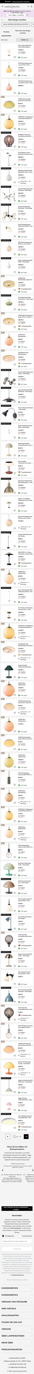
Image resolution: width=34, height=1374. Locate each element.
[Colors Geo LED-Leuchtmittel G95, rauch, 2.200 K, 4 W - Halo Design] (17, 942)
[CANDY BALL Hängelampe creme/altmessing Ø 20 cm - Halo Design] (17, 815)
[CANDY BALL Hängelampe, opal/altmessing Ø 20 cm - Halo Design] (17, 833)
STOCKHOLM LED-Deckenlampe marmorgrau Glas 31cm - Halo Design (25, 644)
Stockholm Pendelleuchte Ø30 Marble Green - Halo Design (25, 171)
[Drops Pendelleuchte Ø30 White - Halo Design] (17, 266)
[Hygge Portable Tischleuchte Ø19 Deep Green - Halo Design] (17, 671)
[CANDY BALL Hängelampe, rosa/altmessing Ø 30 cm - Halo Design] (17, 689)
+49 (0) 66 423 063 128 (17, 1364)
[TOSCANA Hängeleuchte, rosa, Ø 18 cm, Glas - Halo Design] (17, 87)
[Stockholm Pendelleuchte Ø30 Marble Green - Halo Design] (17, 176)
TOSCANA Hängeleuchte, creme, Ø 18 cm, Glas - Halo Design (25, 64)
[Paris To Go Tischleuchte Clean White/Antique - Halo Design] (17, 51)
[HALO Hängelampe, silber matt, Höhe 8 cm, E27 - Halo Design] (17, 1032)
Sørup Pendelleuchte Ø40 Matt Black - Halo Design (25, 390)
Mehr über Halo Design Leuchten (22, 32)
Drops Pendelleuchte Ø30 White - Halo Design (25, 261)
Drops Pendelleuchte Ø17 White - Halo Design (25, 426)
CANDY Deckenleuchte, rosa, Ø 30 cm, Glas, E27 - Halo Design (25, 1044)
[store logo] (13, 6)
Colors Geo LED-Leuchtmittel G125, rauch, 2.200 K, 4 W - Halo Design (25, 1008)
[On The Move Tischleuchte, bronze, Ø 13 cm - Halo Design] (17, 614)
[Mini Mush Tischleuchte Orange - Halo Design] (17, 1068)
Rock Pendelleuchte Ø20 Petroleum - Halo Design (25, 990)
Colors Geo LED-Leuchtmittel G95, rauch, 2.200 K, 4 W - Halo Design (25, 935)
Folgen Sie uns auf (12, 1322)
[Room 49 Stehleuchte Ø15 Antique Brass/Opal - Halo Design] (17, 596)
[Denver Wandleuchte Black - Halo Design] (17, 414)
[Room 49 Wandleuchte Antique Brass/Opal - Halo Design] (17, 231)
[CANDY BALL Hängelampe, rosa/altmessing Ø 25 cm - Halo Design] (17, 725)
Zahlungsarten (10, 1315)
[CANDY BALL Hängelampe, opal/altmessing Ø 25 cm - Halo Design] (17, 578)
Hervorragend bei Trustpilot (20, 1)
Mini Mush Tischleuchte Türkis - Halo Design (24, 864)
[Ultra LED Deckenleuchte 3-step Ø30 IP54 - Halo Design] (17, 1123)
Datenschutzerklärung (18, 1275)
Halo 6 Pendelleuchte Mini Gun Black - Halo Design (25, 189)
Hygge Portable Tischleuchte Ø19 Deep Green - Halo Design (24, 666)
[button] (14, 57)
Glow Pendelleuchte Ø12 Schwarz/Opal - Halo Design (25, 899)
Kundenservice (10, 1288)
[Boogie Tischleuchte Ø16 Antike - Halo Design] (17, 960)
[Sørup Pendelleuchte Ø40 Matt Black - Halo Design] (17, 396)
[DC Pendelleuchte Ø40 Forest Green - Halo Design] (17, 303)
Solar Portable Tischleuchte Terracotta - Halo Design (25, 462)
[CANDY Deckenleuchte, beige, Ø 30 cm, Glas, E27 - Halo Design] (17, 743)
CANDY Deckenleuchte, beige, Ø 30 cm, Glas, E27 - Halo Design (25, 738)
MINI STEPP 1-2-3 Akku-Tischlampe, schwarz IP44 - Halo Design (25, 553)
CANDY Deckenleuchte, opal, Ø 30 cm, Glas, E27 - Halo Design (25, 701)
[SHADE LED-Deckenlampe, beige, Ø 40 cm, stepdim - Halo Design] (17, 322)
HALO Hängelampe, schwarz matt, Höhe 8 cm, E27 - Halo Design (25, 846)
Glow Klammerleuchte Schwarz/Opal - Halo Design (24, 972)
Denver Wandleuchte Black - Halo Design (25, 408)
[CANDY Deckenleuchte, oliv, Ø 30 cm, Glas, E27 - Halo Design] (17, 105)
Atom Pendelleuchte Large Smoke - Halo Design (25, 372)
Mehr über (7, 1342)
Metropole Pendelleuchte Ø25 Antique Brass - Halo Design (25, 481)
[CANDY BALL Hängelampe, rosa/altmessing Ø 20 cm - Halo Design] (17, 341)
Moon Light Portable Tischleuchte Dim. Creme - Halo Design (25, 444)
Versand (6, 1329)
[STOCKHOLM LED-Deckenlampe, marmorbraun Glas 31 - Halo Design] (17, 359)
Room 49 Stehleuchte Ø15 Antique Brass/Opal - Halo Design (25, 590)
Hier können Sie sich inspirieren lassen (16, 1208)
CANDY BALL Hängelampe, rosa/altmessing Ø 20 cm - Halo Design (25, 335)
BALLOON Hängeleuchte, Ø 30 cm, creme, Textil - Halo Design (25, 243)
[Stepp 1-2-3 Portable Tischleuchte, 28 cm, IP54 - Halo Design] (17, 505)
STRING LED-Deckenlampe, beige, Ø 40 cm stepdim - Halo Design (25, 279)
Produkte (6, 32)
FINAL (16, 15)
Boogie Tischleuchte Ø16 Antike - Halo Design (25, 954)
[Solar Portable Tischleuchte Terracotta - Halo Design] (17, 468)
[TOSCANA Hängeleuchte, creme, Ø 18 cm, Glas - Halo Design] (17, 69)
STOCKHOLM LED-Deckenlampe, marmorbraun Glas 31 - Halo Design (24, 353)
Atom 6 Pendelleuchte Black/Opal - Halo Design (25, 207)
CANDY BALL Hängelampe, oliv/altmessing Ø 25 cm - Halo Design (25, 756)
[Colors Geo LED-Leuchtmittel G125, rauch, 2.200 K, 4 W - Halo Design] (17, 1014)
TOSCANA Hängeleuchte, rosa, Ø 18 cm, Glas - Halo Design (25, 81)
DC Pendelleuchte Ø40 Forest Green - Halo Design (25, 298)
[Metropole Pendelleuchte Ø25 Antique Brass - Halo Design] (17, 487)
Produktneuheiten (12, 1349)
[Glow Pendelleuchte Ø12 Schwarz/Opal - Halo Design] (17, 905)
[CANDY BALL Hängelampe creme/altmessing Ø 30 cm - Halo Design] (17, 632)
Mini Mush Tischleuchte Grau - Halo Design (24, 881)
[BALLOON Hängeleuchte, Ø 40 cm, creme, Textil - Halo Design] (17, 523)
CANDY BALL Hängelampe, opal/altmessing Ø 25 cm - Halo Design (25, 572)
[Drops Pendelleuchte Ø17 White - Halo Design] (17, 432)
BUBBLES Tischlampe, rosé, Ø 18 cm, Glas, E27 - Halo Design (25, 135)
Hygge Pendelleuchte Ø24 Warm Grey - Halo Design (25, 1081)
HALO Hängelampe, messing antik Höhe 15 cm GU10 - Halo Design (25, 773)
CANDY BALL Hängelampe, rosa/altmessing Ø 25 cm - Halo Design (25, 720)
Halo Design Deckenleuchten (15, 24)
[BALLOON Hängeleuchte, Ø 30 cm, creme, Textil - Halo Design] (17, 248)
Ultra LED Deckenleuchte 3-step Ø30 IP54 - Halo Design (25, 1116)
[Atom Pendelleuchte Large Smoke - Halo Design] (17, 378)
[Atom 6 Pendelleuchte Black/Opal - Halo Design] (17, 213)
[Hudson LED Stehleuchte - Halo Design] (17, 540)
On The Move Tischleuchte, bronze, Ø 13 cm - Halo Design (25, 608)
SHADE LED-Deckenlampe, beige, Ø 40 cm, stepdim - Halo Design (25, 316)
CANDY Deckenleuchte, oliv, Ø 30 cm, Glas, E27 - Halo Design (24, 99)
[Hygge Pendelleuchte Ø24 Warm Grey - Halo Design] (17, 1086)
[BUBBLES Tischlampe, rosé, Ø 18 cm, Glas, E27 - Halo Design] (17, 141)
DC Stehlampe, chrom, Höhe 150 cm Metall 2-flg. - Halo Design (25, 153)
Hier (21, 12)
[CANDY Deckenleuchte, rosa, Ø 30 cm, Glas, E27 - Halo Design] (17, 1050)
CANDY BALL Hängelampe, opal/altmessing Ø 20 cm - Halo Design (25, 827)
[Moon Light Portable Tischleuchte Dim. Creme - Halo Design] (17, 450)
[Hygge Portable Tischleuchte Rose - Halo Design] (17, 1104)
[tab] (17, 1288)
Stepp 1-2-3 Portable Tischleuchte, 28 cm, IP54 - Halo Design (25, 499)
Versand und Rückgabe (14, 1301)
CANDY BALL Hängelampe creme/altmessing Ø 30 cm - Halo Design (25, 626)
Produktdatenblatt (26, 289)
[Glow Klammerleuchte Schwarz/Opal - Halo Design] (17, 978)
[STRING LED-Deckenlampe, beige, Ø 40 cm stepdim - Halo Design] (17, 285)
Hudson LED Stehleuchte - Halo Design (25, 535)
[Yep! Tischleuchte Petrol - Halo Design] (17, 923)
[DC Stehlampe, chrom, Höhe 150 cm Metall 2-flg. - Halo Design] (17, 159)
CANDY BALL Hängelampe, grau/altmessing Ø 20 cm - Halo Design (25, 791)
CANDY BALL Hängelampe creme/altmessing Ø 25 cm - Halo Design (25, 117)
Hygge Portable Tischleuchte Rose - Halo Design (25, 1099)
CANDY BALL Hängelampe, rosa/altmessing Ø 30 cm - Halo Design (25, 684)
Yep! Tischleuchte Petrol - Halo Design (25, 917)
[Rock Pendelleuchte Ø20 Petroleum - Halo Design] (17, 996)
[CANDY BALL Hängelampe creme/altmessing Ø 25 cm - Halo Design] (17, 123)
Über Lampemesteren (13, 1336)
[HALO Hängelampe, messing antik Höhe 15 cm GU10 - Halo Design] (17, 779)
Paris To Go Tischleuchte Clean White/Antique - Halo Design (24, 46)
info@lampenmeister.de (17, 1367)
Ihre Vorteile (9, 1308)
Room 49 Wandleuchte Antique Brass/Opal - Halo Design (25, 225)
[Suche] (28, 6)
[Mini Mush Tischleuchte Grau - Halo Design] (17, 887)
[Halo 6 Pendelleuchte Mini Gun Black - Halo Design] (17, 195)
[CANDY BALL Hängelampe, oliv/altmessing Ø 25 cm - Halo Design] (17, 761)
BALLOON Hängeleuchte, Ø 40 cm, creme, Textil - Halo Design (25, 517)
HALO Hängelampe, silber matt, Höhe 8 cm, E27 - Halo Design (25, 1026)
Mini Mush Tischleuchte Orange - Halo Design (24, 1062)
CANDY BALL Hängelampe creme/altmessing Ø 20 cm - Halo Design (25, 810)
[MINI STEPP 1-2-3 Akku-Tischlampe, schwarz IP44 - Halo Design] (17, 559)
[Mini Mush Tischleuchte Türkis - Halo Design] (17, 869)
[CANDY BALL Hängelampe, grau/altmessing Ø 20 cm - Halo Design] (17, 797)
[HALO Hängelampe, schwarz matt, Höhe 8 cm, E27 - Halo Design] (17, 851)
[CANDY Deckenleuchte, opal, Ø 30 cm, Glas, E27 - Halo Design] (17, 707)
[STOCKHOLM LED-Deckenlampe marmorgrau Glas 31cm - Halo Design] (17, 652)
